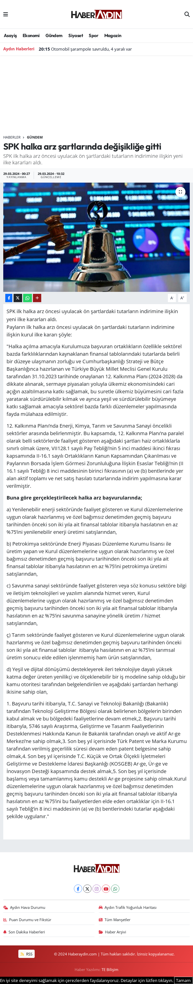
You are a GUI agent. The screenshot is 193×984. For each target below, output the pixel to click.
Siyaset (75, 35)
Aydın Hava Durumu (27, 907)
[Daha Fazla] (37, 298)
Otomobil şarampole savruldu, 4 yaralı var (85, 49)
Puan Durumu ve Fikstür (30, 919)
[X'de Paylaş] (18, 298)
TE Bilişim (110, 969)
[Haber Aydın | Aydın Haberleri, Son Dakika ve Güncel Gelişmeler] (96, 14)
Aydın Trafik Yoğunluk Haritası (131, 907)
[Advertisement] (96, 97)
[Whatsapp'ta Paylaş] (27, 298)
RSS (28, 953)
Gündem (53, 35)
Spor (93, 35)
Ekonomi (31, 35)
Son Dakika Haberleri (27, 931)
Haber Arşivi (115, 931)
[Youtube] (106, 889)
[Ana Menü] (5, 14)
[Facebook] (78, 889)
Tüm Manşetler (117, 919)
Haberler (12, 137)
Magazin (112, 35)
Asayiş (10, 35)
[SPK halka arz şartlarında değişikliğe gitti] (96, 237)
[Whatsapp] (115, 889)
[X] (87, 889)
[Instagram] (96, 889)
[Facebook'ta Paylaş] (8, 298)
